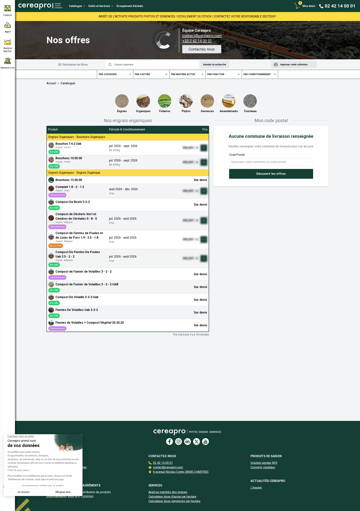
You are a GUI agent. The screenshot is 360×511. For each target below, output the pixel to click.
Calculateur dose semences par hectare (174, 501)
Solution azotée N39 (263, 463)
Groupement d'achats (129, 6)
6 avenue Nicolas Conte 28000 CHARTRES (180, 472)
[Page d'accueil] (39, 6)
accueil (51, 83)
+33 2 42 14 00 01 (197, 41)
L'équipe (256, 487)
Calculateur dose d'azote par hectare (172, 496)
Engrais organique (124, 64)
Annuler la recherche (214, 64)
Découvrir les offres (271, 174)
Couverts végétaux (262, 467)
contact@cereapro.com (202, 35)
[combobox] (231, 162)
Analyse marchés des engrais (167, 492)
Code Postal (237, 154)
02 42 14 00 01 (163, 463)
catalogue (68, 83)
